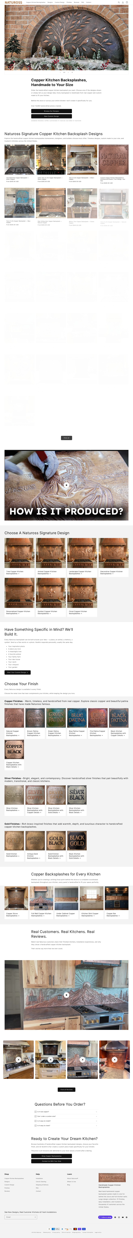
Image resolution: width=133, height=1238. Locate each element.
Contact (38, 1191)
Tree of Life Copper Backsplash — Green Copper (81, 345)
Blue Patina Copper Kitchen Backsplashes (77, 733)
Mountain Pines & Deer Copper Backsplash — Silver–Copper (19, 303)
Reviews (7, 1191)
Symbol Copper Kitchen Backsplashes (47, 612)
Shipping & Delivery (42, 1185)
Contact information (87, 1232)
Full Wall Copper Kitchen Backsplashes (41, 915)
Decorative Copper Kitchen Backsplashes (111, 573)
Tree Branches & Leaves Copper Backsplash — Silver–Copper (47, 386)
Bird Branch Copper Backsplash (47, 262)
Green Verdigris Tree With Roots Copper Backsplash (81, 386)
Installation (39, 1178)
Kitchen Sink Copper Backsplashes (90, 915)
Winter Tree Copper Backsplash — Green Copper (81, 221)
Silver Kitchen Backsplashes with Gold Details (55, 810)
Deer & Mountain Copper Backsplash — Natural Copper (50, 221)
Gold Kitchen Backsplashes (11, 855)
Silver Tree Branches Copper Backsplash (81, 262)
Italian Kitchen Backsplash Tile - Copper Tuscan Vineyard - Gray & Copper (50, 345)
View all (66, 437)
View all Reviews (66, 1089)
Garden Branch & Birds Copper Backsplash (82, 303)
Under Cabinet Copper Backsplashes (65, 915)
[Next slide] (68, 72)
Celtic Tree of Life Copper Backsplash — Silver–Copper (50, 178)
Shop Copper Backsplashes (52, 1156)
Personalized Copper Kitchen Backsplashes (18, 612)
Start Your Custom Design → (17, 672)
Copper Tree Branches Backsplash (110, 386)
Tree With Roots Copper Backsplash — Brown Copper (18, 262)
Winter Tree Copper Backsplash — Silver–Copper (113, 303)
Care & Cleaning (41, 1181)
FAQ (37, 1188)
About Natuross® (72, 1178)
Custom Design (9, 1185)
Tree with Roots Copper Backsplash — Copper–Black (18, 386)
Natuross (38, 1232)
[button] (119, 2)
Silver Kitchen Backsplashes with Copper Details (34, 810)
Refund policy (47, 1232)
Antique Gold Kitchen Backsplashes (32, 856)
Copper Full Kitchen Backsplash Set (17, 344)
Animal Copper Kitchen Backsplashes (47, 573)
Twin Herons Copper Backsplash (48, 303)
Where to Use (71, 1181)
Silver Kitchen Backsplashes (12, 809)
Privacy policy (56, 1232)
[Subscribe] (35, 1217)
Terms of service (66, 1232)
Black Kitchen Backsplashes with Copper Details (118, 733)
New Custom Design (51, 116)
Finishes (7, 1188)
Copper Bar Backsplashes (112, 915)
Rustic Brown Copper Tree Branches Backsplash (17, 427)
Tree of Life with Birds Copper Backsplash (113, 344)
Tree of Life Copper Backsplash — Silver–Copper (81, 178)
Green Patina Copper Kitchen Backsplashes (54, 733)
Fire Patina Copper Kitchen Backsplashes (97, 733)
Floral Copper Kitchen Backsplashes (78, 612)
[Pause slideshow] (73, 72)
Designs (7, 1181)
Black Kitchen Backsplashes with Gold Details (76, 856)
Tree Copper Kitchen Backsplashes (14, 573)
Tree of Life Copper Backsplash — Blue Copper (18, 221)
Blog (68, 1185)
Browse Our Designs (51, 111)
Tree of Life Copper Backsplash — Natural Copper (113, 221)
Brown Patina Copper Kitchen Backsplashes (33, 733)
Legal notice (98, 1232)
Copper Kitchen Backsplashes (14, 1178)
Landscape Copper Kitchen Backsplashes (80, 573)
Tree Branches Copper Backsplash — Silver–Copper (17, 178)
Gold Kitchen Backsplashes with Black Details (55, 856)
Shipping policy (76, 1232)
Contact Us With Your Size (51, 1161)
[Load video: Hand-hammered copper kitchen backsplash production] (66, 485)
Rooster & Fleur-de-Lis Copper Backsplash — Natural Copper (113, 262)
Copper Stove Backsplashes (12, 915)
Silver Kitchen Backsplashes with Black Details (76, 810)
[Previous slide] (60, 72)
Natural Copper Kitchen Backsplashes (12, 733)
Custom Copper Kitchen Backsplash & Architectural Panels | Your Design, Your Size (112, 179)
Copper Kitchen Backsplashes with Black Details (13, 765)
